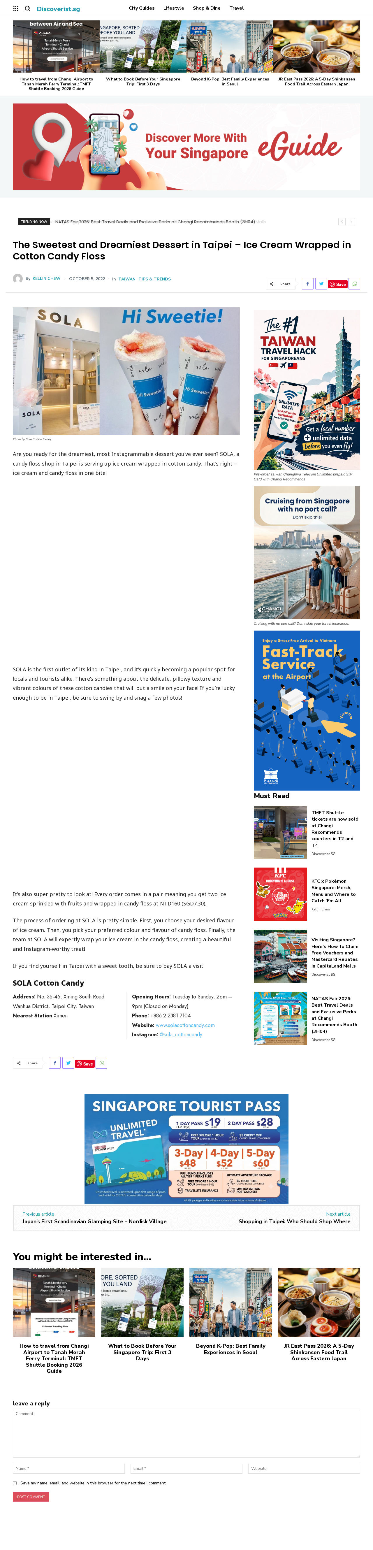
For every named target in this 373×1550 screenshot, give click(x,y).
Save (341, 284)
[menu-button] (16, 8)
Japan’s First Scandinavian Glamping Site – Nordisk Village (94, 1221)
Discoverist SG (323, 854)
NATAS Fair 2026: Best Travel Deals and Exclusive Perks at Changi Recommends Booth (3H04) (154, 222)
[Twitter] (321, 283)
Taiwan (127, 279)
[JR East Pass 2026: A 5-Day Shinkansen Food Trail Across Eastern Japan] (316, 46)
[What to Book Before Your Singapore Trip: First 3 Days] (143, 46)
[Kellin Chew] (19, 279)
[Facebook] (308, 283)
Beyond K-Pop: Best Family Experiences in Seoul (230, 81)
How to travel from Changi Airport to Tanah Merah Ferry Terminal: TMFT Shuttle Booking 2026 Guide (56, 84)
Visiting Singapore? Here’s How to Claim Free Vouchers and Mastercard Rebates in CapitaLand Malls (335, 953)
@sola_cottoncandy (181, 1034)
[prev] (342, 221)
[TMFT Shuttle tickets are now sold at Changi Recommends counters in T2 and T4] (280, 832)
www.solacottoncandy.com (185, 1025)
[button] (27, 8)
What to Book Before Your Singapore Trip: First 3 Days (143, 81)
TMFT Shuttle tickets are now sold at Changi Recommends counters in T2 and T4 (335, 829)
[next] (351, 221)
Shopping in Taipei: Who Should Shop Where (295, 1221)
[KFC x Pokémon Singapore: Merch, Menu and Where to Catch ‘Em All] (280, 894)
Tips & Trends (154, 279)
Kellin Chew (47, 279)
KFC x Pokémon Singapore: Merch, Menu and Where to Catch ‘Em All (334, 891)
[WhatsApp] (354, 283)
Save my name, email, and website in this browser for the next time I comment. (93, 1483)
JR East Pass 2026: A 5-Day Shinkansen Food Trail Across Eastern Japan (317, 81)
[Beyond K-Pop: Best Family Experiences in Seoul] (229, 46)
